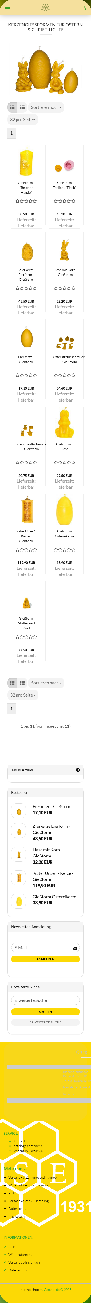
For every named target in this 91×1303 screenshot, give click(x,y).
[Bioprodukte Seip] (46, 7)
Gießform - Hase (64, 446)
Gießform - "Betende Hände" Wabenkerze (26, 188)
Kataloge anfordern (27, 1146)
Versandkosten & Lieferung (28, 1201)
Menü (7, 7)
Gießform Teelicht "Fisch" (64, 185)
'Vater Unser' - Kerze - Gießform (26, 536)
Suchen (45, 1012)
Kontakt (19, 1141)
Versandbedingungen (24, 1262)
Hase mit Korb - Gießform (64, 272)
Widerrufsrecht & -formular (29, 1185)
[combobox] (46, 107)
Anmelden (46, 959)
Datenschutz (17, 1208)
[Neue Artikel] (78, 770)
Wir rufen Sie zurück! (29, 1151)
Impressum (16, 1216)
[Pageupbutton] (77, 1294)
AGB (11, 1193)
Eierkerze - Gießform (26, 359)
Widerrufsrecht (20, 1254)
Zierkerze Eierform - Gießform (26, 274)
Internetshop (29, 1290)
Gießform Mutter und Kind (26, 623)
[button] (12, 107)
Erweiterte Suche (45, 1022)
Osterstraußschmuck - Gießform (69, 359)
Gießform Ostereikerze (64, 533)
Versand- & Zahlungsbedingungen (33, 1177)
